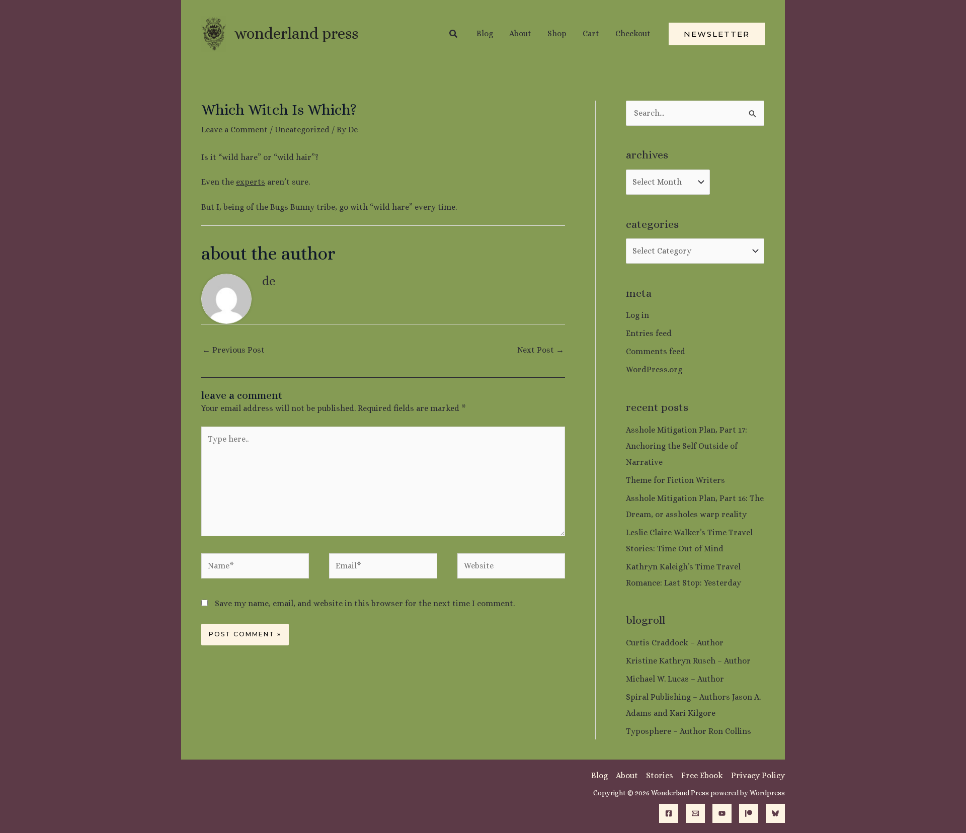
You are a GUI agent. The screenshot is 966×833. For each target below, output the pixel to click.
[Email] (695, 813)
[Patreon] (748, 813)
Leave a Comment (234, 129)
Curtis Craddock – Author (674, 642)
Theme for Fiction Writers (675, 480)
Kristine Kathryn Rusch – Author (688, 660)
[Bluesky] (775, 813)
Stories (659, 775)
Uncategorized (302, 129)
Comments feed (655, 351)
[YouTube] (722, 813)
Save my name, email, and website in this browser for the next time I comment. (365, 603)
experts (250, 182)
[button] (453, 34)
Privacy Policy (758, 775)
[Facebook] (668, 813)
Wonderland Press (296, 33)
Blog (599, 775)
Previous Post (233, 350)
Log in (637, 315)
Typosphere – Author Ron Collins (688, 731)
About (627, 775)
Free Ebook (702, 775)
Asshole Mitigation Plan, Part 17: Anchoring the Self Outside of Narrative (686, 446)
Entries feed (649, 333)
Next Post (540, 350)
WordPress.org (654, 369)
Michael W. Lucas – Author (675, 679)
